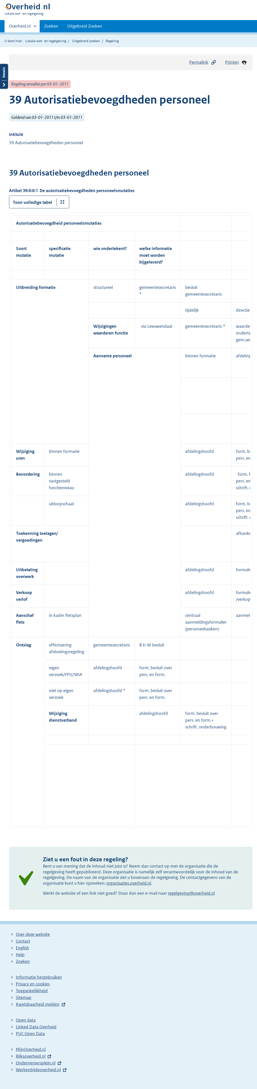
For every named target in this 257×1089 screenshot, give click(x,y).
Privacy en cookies (33, 984)
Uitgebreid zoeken (86, 41)
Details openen (4, 76)
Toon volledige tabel (32, 202)
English (22, 948)
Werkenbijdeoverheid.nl (38, 1069)
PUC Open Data (30, 1033)
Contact (23, 941)
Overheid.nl (20, 27)
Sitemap (23, 997)
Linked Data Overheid (36, 1027)
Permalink (198, 62)
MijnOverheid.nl (31, 1049)
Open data (26, 1020)
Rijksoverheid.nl (30, 1056)
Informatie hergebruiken (39, 977)
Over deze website (33, 934)
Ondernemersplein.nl (35, 1063)
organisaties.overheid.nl (128, 883)
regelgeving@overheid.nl (191, 893)
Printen (232, 62)
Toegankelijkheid (32, 990)
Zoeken (51, 26)
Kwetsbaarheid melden (37, 1004)
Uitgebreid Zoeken (84, 26)
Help (20, 954)
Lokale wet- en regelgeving (45, 41)
